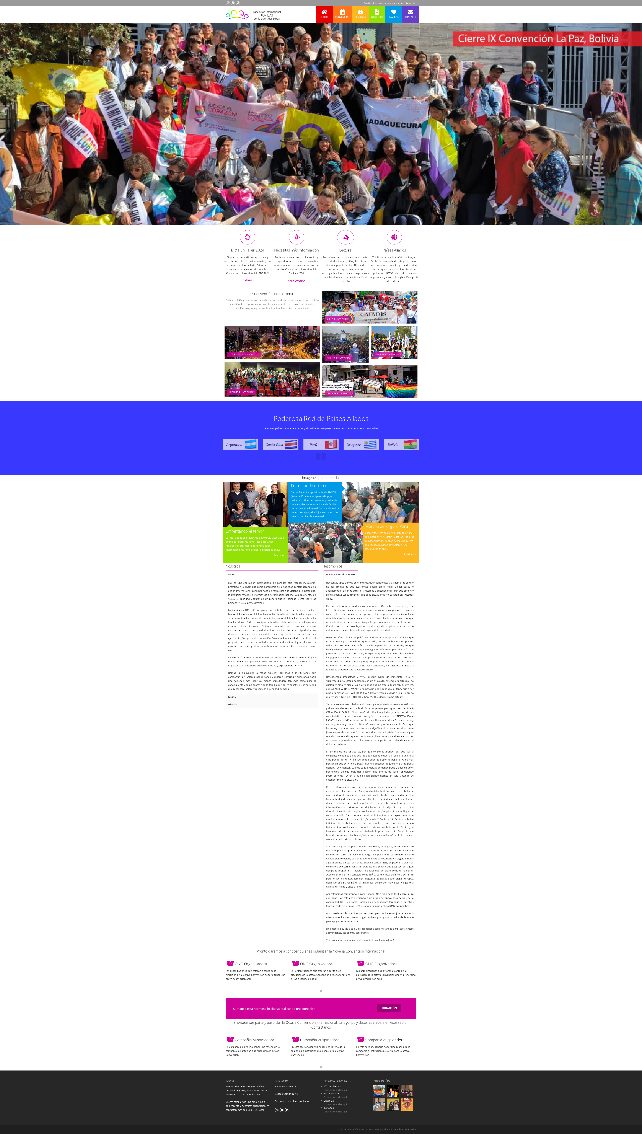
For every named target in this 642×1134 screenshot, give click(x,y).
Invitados (329, 1107)
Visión (231, 574)
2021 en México (332, 1086)
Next (632, 128)
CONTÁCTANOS (296, 281)
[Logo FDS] (253, 14)
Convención (342, 16)
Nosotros (377, 16)
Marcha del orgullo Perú (386, 526)
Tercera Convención (340, 393)
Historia (232, 704)
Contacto (410, 16)
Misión (232, 697)
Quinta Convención (339, 358)
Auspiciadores (331, 1093)
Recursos (360, 16)
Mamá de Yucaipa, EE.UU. (341, 574)
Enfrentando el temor (245, 531)
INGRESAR (247, 279)
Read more (280, 555)
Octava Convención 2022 (244, 354)
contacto (303, 1101)
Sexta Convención (338, 319)
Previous (9, 128)
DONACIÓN (389, 1008)
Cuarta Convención (388, 354)
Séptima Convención (242, 392)
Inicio (324, 16)
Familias (394, 16)
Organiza (329, 1100)
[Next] (318, 456)
